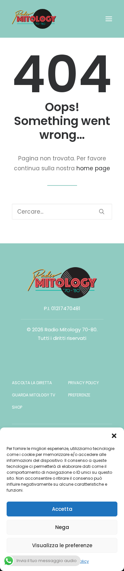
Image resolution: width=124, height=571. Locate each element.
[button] (114, 435)
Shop (17, 407)
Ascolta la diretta (32, 383)
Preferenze (79, 395)
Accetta (62, 509)
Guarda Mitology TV (33, 395)
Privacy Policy (83, 383)
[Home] (62, 282)
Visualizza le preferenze (62, 545)
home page (93, 168)
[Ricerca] (62, 212)
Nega (62, 527)
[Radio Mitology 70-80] (34, 19)
